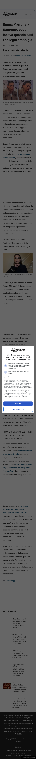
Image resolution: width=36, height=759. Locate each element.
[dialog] (18, 379)
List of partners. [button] (27, 387)
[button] (18, 377)
